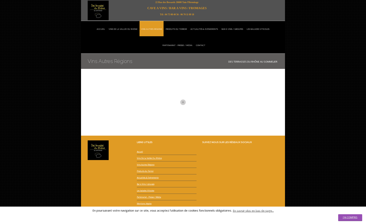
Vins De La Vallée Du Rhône (149, 158)
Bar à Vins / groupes (145, 184)
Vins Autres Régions (145, 164)
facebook (268, 3)
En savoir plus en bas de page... (253, 210)
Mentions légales (144, 203)
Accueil (140, 151)
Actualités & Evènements (148, 177)
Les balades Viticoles (145, 190)
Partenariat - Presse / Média (149, 197)
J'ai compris (350, 217)
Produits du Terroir (145, 171)
